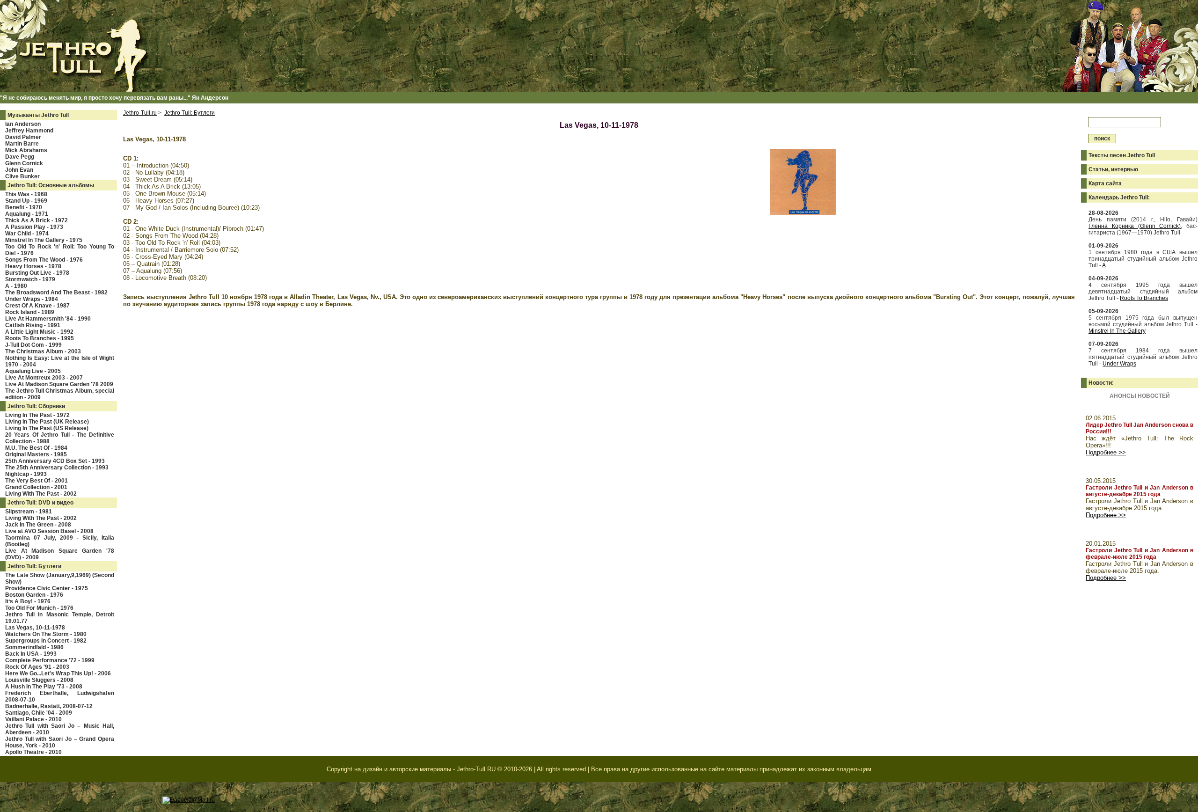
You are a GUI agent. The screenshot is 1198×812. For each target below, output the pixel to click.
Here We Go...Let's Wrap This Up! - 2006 (58, 673)
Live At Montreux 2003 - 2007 (44, 377)
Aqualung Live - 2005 (33, 371)
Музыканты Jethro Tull (38, 115)
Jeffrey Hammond (29, 130)
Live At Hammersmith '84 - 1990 (48, 318)
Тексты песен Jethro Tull (1121, 155)
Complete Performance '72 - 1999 (50, 660)
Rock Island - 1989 (29, 312)
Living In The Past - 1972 (37, 415)
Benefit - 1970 (23, 207)
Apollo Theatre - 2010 (33, 752)
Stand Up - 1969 (26, 201)
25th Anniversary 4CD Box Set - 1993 (55, 461)
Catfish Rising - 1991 (32, 325)
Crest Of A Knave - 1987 (37, 305)
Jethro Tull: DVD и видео (40, 502)
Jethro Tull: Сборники (36, 406)
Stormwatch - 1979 (30, 279)
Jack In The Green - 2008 (38, 524)
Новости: (1101, 383)
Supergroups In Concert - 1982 (46, 640)
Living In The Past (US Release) (46, 428)
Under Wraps (1119, 363)
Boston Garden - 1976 (34, 595)
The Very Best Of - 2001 (36, 480)
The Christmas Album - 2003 (43, 351)
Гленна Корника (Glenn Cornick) (1134, 226)
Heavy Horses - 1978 (33, 266)
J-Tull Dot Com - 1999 (33, 345)
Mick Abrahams (26, 150)
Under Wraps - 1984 (31, 299)
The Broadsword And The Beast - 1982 (56, 292)
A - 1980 (16, 286)
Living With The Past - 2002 (41, 493)
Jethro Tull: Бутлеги (34, 566)
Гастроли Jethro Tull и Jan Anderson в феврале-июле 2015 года (1139, 553)
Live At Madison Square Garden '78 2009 (59, 384)
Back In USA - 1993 (31, 654)
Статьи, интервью (1113, 169)
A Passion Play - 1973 (34, 227)
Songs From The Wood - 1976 (44, 259)
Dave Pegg (19, 157)
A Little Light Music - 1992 (39, 332)
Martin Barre (22, 143)
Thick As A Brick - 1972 (36, 220)
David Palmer (23, 137)
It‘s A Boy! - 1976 (28, 601)
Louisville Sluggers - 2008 (39, 680)
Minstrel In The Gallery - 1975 (43, 240)
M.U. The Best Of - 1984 (36, 448)
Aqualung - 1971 (26, 214)
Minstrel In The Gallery (1117, 331)
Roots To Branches (1144, 298)
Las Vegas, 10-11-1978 (35, 627)
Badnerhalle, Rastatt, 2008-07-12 (49, 706)
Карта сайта (1105, 183)
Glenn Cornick (24, 163)
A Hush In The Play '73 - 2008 (43, 686)
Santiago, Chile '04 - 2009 (38, 713)
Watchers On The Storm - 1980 (46, 634)
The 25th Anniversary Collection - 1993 (57, 467)
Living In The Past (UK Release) (47, 421)
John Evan (19, 170)
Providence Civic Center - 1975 (46, 588)
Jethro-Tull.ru (140, 113)
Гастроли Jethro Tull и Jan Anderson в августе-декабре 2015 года (1139, 490)
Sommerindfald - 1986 (34, 647)
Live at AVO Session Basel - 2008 (49, 531)
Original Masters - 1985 (36, 454)
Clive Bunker (22, 176)
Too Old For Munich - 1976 (39, 608)
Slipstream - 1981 (28, 511)
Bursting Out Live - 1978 (37, 273)
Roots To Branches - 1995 (39, 338)
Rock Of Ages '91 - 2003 (37, 667)
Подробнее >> (1106, 452)
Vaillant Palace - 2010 (33, 719)
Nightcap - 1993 (26, 474)
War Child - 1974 (27, 233)
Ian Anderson (23, 124)
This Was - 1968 (26, 194)
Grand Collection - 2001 (36, 487)
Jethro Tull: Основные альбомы (50, 185)
